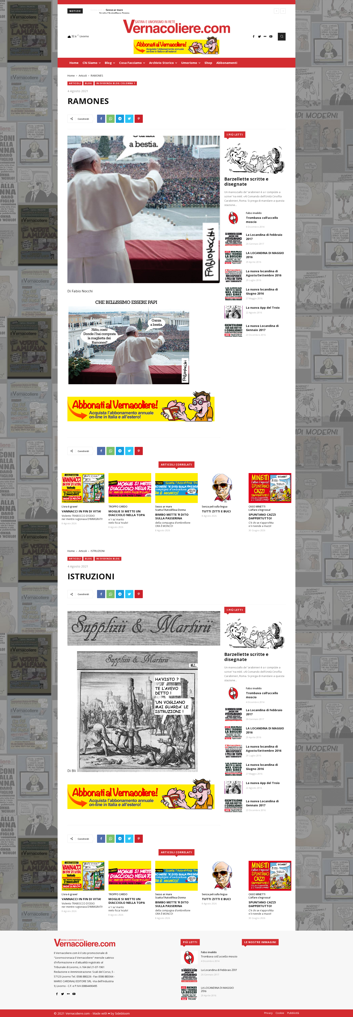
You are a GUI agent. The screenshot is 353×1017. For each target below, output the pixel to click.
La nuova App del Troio (263, 308)
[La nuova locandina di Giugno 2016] (233, 293)
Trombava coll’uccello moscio (219, 956)
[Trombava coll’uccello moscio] (233, 217)
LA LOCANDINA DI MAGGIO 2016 (217, 989)
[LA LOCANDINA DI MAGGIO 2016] (233, 257)
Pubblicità (293, 1013)
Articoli (83, 75)
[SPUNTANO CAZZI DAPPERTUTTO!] (270, 488)
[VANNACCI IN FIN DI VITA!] (83, 488)
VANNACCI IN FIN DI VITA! (81, 511)
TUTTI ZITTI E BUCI (216, 511)
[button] (282, 37)
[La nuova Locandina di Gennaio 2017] (233, 330)
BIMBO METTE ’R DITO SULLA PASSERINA (172, 516)
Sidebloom (122, 1013)
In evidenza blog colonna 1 (115, 83)
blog (88, 83)
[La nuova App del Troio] (233, 312)
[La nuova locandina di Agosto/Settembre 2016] (233, 275)
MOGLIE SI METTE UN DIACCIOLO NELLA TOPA (126, 513)
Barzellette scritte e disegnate (246, 181)
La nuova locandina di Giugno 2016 (262, 291)
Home (71, 75)
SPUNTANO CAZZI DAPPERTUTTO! (262, 516)
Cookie (280, 1013)
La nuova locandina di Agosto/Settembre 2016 (263, 273)
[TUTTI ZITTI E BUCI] (223, 488)
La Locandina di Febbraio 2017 (219, 970)
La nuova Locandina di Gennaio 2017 (262, 328)
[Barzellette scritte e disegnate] (255, 158)
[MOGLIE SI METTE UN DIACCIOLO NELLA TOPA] (129, 488)
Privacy (268, 1013)
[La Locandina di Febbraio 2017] (233, 239)
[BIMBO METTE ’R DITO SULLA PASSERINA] (176, 488)
